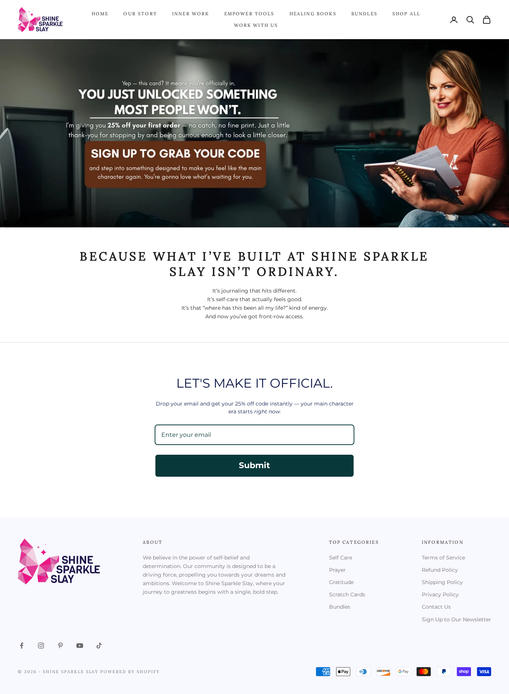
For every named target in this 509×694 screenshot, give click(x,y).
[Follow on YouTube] (79, 645)
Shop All (406, 13)
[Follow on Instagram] (41, 645)
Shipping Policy (442, 582)
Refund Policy (440, 570)
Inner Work (190, 13)
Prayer (337, 570)
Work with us (256, 25)
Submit (254, 465)
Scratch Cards (347, 594)
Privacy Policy (440, 594)
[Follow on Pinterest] (60, 645)
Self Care (340, 557)
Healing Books (313, 13)
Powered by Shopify (130, 671)
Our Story (140, 13)
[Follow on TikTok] (99, 645)
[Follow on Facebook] (21, 645)
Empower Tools (249, 13)
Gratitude (341, 582)
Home (100, 13)
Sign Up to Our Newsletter (456, 619)
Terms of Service (443, 557)
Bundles (364, 13)
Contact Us (436, 606)
